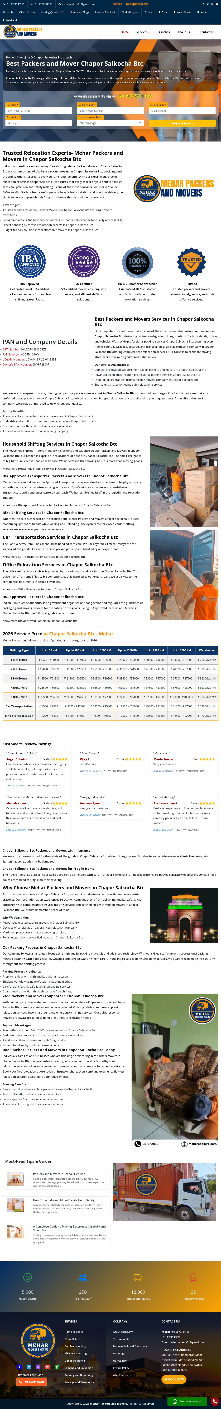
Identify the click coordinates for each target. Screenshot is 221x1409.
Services (142, 32)
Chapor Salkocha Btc (167, 78)
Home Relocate (74, 1331)
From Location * (158, 104)
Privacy (148, 12)
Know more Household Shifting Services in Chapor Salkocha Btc (44, 469)
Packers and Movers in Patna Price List (59, 1174)
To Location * (13, 117)
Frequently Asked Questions (130, 1346)
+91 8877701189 (42, 4)
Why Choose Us (122, 1375)
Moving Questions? (52, 12)
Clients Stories (27, 12)
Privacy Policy (121, 1367)
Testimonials (121, 1338)
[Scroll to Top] (215, 4)
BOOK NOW (176, 1379)
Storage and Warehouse (79, 1382)
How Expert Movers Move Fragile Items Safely (64, 1200)
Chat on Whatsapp (190, 1401)
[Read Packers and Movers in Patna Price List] (15, 1178)
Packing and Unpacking (79, 1375)
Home (125, 32)
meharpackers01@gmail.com (187, 1342)
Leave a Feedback (105, 12)
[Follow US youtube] (47, 1367)
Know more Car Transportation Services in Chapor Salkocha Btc (44, 557)
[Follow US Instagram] (38, 1367)
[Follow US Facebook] (19, 1367)
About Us (8, 12)
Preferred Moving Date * (91, 117)
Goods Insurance (75, 1360)
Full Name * (12, 104)
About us (183, 32)
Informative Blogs (79, 12)
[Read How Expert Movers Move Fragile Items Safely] (15, 1205)
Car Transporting (75, 1346)
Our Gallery (120, 1360)
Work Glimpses (130, 12)
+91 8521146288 (15, 4)
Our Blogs (119, 1353)
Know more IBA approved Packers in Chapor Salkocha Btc (40, 621)
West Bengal (183, 12)
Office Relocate (74, 1338)
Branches (163, 32)
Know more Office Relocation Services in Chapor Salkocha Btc (42, 589)
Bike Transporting (76, 1353)
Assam (204, 12)
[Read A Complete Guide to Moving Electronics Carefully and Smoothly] (15, 1231)
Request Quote (182, 123)
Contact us (207, 32)
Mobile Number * (87, 104)
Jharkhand (11, 20)
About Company (123, 1331)
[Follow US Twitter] (29, 1367)
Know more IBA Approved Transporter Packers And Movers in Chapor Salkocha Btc (56, 505)
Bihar (164, 12)
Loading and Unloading (79, 1367)
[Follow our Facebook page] (203, 4)
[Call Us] (215, 1402)
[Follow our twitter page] (207, 4)
